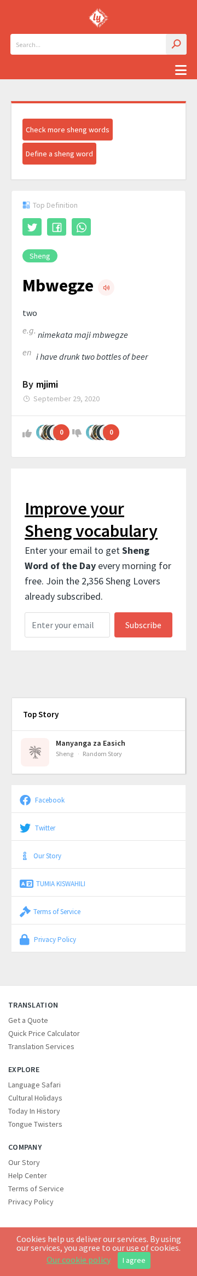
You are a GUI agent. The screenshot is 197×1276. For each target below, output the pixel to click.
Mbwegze (58, 285)
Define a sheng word (59, 154)
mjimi (47, 384)
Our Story (47, 855)
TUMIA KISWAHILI (60, 883)
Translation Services (41, 1046)
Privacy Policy (54, 939)
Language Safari (34, 1085)
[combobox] (98, 44)
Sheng (40, 256)
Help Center (27, 1175)
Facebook (49, 799)
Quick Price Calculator (44, 1033)
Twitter (44, 827)
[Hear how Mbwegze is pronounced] (106, 287)
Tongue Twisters (35, 1124)
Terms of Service (56, 911)
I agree (134, 1260)
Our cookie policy (79, 1259)
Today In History (34, 1111)
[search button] (176, 44)
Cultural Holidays (35, 1098)
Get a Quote (28, 1020)
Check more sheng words (67, 129)
